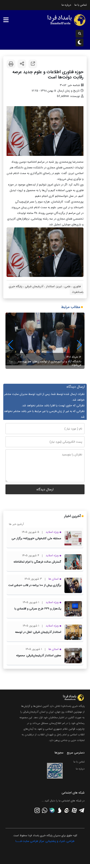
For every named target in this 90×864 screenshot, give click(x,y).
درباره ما (66, 5)
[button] (11, 345)
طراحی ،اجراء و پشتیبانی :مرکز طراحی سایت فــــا (45, 841)
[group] (45, 341)
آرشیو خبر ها (16, 524)
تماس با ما (80, 5)
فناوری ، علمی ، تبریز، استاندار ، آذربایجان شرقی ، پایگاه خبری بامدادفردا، (46, 289)
